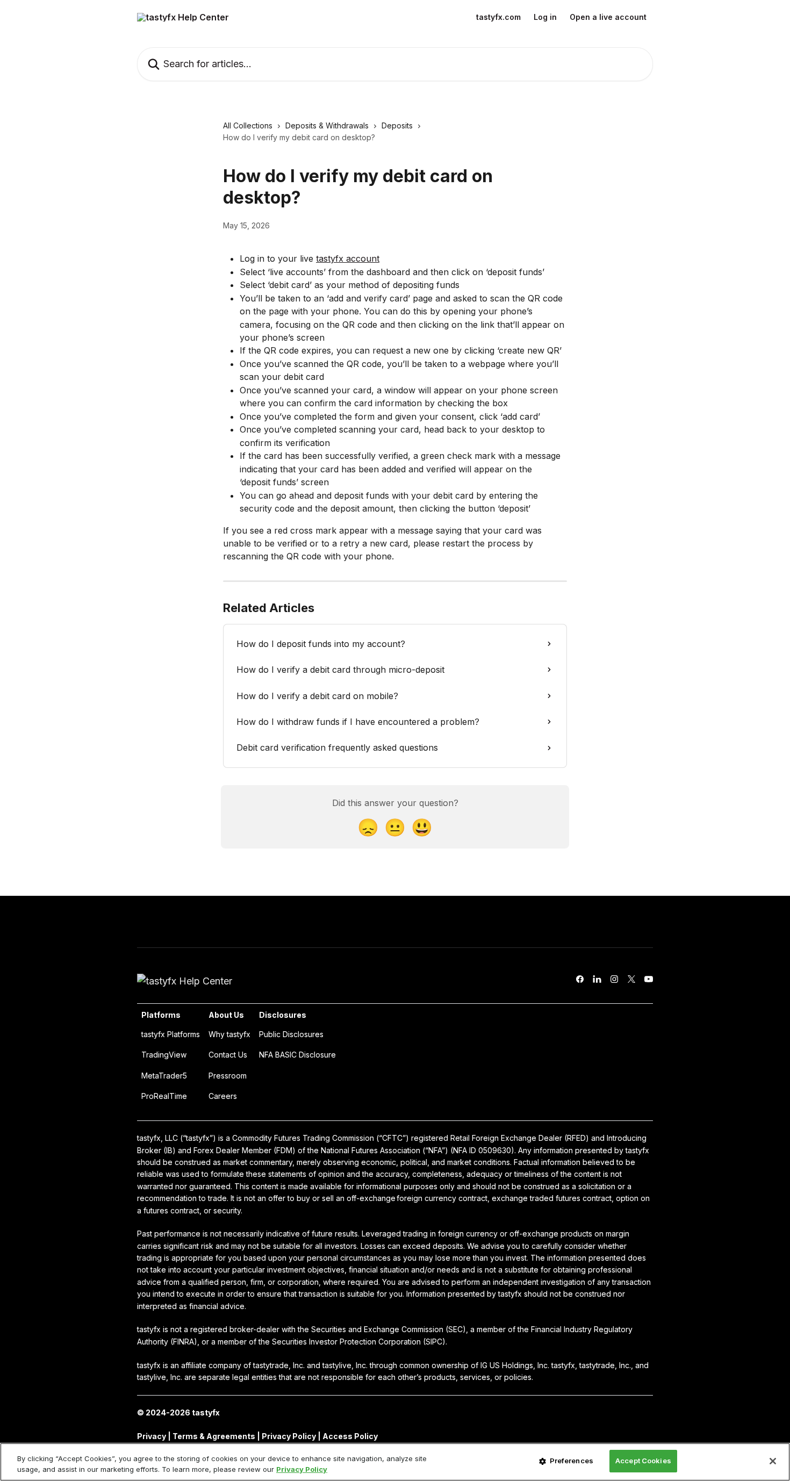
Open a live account (608, 17)
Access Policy (350, 1436)
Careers (223, 1096)
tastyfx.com (498, 17)
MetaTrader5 (164, 1075)
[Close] (773, 1461)
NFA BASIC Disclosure (297, 1054)
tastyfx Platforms (170, 1034)
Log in (545, 17)
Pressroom (228, 1075)
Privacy (152, 1436)
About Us (226, 1014)
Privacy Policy (289, 1436)
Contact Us (228, 1054)
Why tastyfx (229, 1034)
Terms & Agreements (214, 1436)
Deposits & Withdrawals (327, 125)
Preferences (571, 1460)
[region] (395, 1462)
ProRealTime (164, 1096)
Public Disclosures (291, 1034)
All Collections (247, 125)
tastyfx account (347, 258)
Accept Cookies (643, 1460)
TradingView (163, 1054)
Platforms (161, 1014)
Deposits (397, 125)
